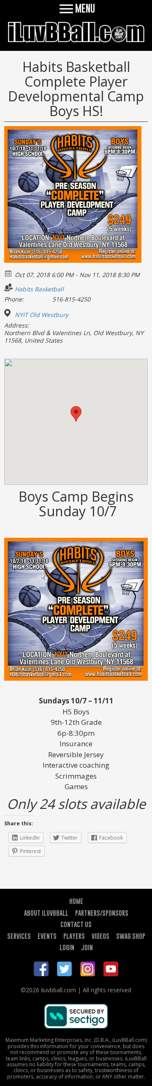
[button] (76, 414)
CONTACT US (76, 924)
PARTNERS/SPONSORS (101, 913)
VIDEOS (100, 936)
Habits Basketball (39, 289)
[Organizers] (8, 287)
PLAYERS (74, 936)
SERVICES (19, 936)
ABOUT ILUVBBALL (46, 913)
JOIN (87, 947)
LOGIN (67, 947)
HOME (76, 901)
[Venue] (8, 313)
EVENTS (47, 936)
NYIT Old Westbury (41, 315)
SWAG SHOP (130, 936)
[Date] (8, 273)
